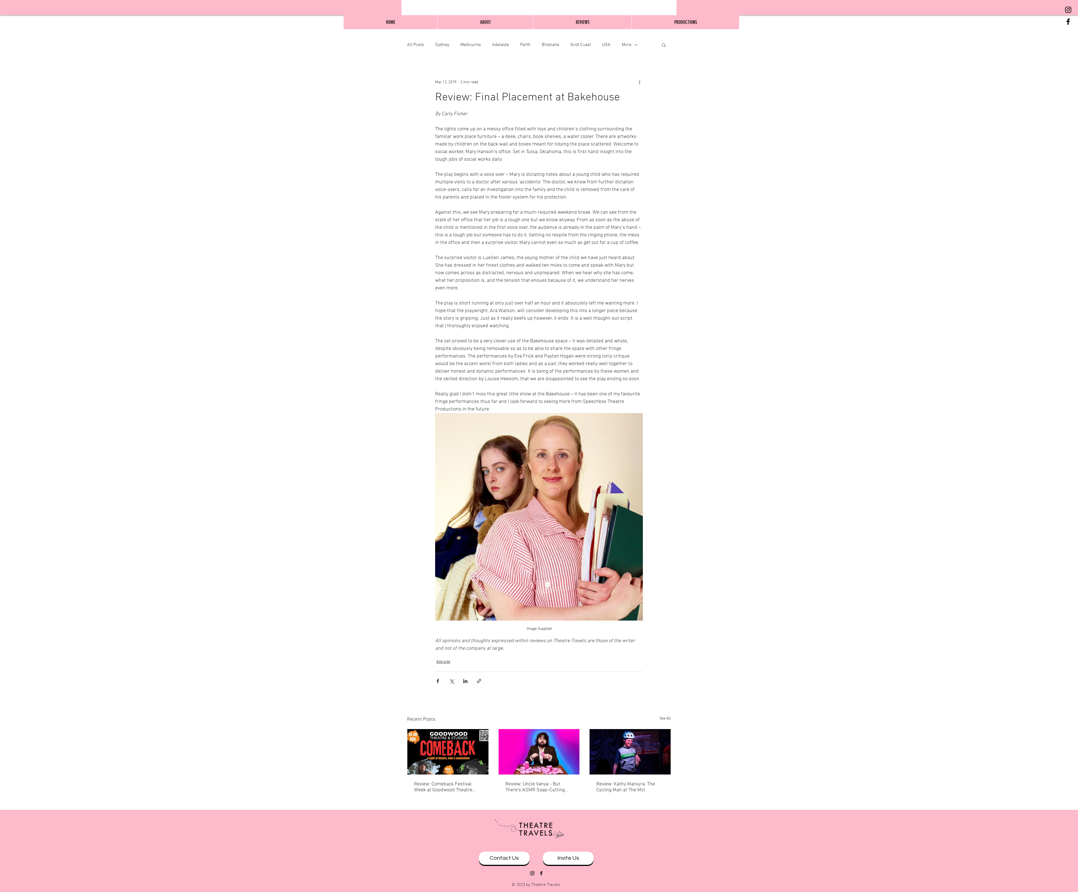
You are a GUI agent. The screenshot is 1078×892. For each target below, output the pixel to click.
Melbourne (470, 45)
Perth (525, 45)
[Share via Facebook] (437, 681)
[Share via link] (479, 681)
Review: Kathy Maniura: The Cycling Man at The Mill (625, 787)
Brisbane (550, 45)
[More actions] (639, 82)
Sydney (442, 45)
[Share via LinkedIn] (465, 681)
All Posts (415, 45)
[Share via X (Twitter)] (451, 681)
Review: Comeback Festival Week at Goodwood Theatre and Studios (443, 787)
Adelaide (500, 45)
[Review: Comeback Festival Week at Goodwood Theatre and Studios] (447, 752)
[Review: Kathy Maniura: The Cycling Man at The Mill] (630, 752)
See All (665, 718)
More (626, 45)
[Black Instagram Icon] (1068, 10)
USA (606, 45)
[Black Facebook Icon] (1068, 21)
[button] (663, 45)
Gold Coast (580, 45)
